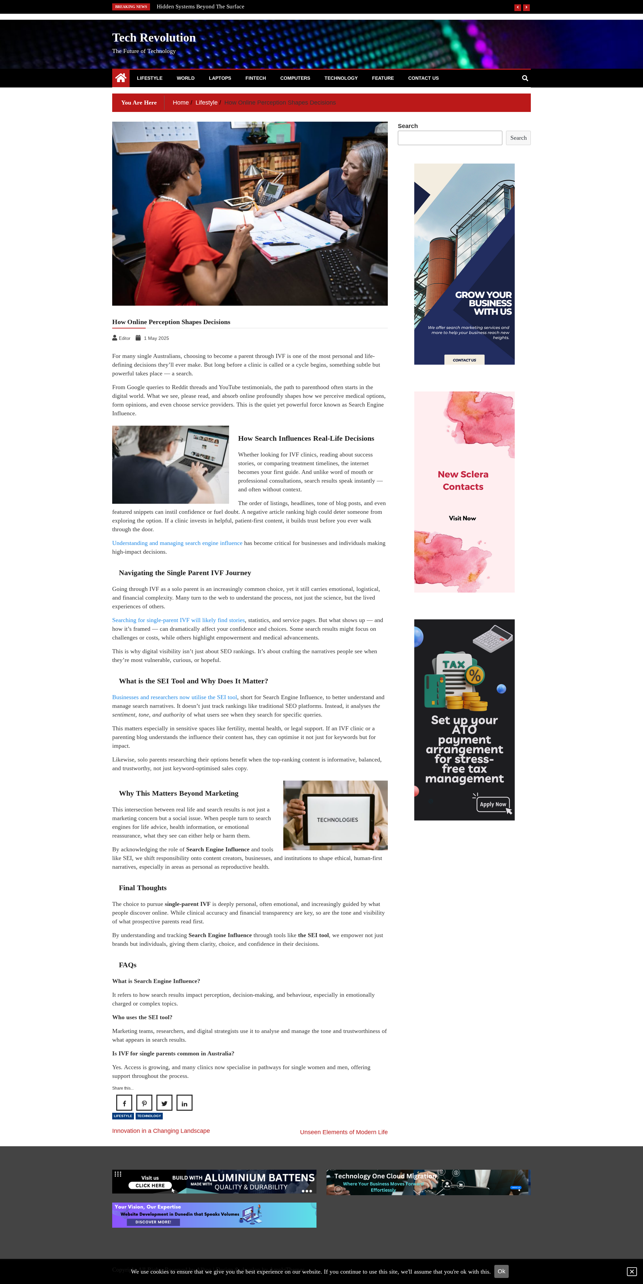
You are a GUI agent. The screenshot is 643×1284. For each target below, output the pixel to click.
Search (408, 126)
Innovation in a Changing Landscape (161, 1130)
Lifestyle (149, 78)
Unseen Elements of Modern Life (344, 1132)
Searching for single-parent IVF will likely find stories (178, 620)
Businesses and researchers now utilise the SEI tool (174, 697)
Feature (383, 78)
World (186, 78)
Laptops (220, 78)
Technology (341, 78)
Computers (295, 78)
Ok (501, 1271)
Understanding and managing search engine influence (177, 543)
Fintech (255, 78)
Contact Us (423, 78)
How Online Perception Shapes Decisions (206, 6)
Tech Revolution (154, 37)
